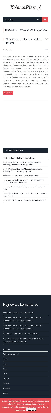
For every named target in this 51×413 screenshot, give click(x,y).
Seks (5, 374)
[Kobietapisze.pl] (25, 7)
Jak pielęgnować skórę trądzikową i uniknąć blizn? (26, 200)
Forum (5, 393)
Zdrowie (6, 383)
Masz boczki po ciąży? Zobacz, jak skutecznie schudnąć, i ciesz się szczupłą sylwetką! (22, 163)
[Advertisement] (21, 127)
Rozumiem (31, 410)
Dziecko (6, 379)
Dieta (46, 50)
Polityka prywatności (10, 354)
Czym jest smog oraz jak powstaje (25, 176)
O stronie (6, 349)
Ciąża (5, 369)
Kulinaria (6, 388)
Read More (8, 93)
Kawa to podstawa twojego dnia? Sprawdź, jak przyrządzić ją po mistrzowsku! (23, 181)
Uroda (5, 359)
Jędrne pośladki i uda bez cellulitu (21, 158)
